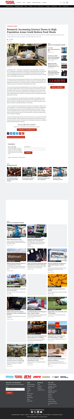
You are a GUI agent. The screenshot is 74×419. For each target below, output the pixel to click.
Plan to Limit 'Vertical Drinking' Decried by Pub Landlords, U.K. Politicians (37, 336)
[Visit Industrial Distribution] (46, 376)
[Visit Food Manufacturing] (19, 376)
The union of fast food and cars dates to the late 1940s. (16, 292)
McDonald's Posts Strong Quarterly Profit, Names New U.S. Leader (56, 336)
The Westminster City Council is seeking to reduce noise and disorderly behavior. (36, 340)
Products (40, 176)
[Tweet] (17, 133)
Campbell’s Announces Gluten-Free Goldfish (56, 289)
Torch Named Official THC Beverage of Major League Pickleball (37, 312)
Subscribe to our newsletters (26, 129)
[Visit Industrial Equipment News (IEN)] (27, 376)
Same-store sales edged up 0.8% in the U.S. (57, 339)
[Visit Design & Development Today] (10, 376)
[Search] (64, 2)
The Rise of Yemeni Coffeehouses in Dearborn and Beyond (57, 359)
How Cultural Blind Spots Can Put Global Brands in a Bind (35, 359)
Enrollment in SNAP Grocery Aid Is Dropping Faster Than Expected (53, 57)
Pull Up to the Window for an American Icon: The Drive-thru (16, 289)
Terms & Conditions (47, 414)
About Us (27, 414)
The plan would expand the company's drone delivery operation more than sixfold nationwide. (57, 269)
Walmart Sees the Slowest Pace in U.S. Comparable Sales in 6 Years (53, 65)
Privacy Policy (39, 414)
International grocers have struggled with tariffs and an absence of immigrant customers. (15, 363)
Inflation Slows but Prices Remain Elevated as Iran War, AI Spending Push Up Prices (16, 313)
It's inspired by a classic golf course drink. (56, 314)
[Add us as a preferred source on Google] (23, 133)
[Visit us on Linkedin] (38, 412)
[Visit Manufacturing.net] (55, 376)
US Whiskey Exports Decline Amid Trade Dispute (12, 179)
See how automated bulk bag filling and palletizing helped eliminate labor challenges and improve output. (16, 242)
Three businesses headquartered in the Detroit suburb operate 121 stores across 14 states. (57, 363)
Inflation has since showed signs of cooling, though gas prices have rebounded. (36, 267)
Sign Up (9, 392)
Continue (28, 152)
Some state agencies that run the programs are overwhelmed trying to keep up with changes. (36, 244)
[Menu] (67, 2)
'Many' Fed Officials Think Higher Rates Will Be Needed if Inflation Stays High (53, 72)
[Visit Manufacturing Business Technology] (64, 376)
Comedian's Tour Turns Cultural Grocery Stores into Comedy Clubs (15, 359)
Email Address (27, 146)
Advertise (22, 414)
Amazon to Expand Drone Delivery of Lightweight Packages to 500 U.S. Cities (57, 265)
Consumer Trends (12, 26)
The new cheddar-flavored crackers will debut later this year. (57, 292)
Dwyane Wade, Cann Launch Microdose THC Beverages (57, 312)
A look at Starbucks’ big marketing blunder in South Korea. (36, 362)
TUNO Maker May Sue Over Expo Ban (44, 178)
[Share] (11, 133)
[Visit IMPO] (37, 376)
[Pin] (20, 133)
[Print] (8, 133)
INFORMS (11, 39)
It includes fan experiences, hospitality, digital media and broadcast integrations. (36, 315)
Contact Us (32, 414)
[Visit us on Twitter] (35, 412)
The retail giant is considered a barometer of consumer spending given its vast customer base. (16, 268)
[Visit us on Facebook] (32, 412)
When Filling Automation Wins (54, 50)
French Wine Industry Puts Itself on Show (28, 178)
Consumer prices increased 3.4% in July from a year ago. (16, 317)
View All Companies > (57, 87)
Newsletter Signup (15, 414)
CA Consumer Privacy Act (57, 414)
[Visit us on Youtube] (41, 412)
